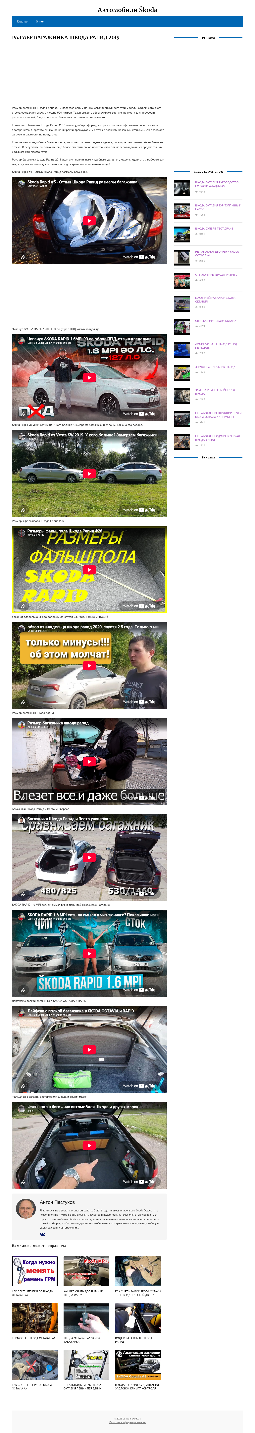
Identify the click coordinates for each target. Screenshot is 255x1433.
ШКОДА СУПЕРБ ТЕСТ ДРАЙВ (214, 228)
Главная (22, 21)
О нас (40, 21)
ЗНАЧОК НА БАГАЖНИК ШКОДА (215, 367)
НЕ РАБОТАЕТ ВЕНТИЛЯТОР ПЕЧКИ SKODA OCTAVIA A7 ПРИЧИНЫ (218, 415)
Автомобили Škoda (128, 10)
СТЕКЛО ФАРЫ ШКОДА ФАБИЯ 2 (216, 274)
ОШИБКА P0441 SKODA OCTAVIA (215, 321)
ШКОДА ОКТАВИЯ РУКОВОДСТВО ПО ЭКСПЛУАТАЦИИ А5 (216, 184)
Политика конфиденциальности (127, 1422)
